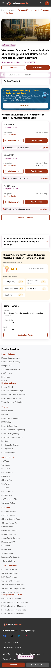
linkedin (18, 636)
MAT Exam (5, 476)
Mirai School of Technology (11, 398)
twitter (11, 636)
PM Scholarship (7, 527)
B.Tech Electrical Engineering (12, 437)
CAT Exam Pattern (8, 503)
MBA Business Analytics (10, 418)
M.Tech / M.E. (9, 186)
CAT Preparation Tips (9, 499)
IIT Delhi (4, 381)
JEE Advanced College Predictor (13, 588)
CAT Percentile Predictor (10, 581)
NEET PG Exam (7, 472)
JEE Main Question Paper (10, 519)
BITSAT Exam (6, 495)
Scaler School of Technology (12, 391)
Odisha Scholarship (8, 534)
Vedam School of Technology (12, 402)
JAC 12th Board (7, 553)
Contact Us (20, 654)
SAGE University (7, 373)
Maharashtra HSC (8, 542)
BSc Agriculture (7, 449)
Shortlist (13, 68)
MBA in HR (5, 415)
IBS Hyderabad (6, 366)
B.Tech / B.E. (8, 124)
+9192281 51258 (12, 642)
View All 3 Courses (25, 218)
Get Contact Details (25, 335)
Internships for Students (10, 557)
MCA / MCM (8, 155)
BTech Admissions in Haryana (12, 614)
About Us (6, 654)
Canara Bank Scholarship (10, 538)
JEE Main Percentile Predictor (12, 585)
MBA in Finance (7, 411)
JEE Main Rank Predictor (10, 573)
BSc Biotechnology (8, 453)
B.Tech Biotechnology (9, 426)
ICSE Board (5, 546)
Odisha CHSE (6, 549)
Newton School (7, 387)
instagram (26, 636)
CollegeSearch (17, 3)
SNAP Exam (5, 484)
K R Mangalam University (10, 362)
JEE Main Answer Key (9, 523)
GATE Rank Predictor (9, 569)
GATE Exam (5, 465)
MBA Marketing (7, 422)
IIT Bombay (5, 377)
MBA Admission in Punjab (11, 598)
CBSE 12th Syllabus (8, 511)
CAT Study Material (8, 515)
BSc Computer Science (10, 445)
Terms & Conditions (10, 659)
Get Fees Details (9, 135)
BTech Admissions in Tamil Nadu (13, 610)
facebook (4, 636)
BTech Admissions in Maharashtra (14, 606)
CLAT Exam (5, 469)
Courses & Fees (15, 75)
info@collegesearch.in (14, 647)
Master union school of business (13, 395)
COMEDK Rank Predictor (10, 592)
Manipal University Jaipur (10, 358)
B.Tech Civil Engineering (10, 434)
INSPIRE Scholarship (8, 530)
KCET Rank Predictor (9, 577)
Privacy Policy (35, 654)
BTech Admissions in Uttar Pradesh (14, 602)
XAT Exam (5, 488)
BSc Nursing (5, 441)
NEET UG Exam (7, 492)
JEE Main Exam (7, 480)
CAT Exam (5, 461)
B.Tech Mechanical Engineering (13, 430)
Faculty (28, 75)
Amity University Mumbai (10, 369)
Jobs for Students (8, 561)
